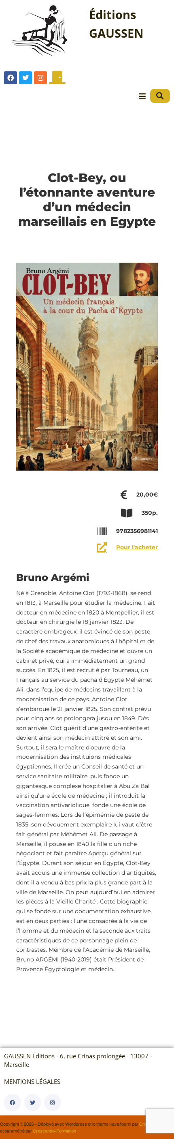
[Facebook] (10, 77)
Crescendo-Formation (54, 1130)
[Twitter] (25, 77)
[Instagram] (40, 77)
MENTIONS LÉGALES (32, 1081)
